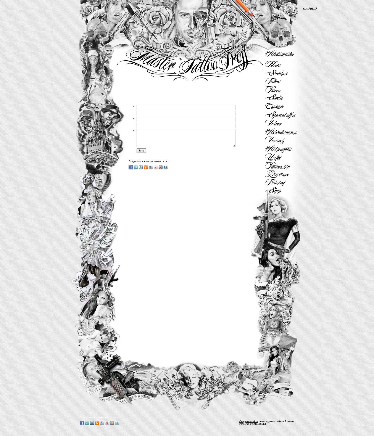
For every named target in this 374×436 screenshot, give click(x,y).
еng (306, 8)
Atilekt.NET (259, 424)
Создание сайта (248, 421)
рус (313, 8)
